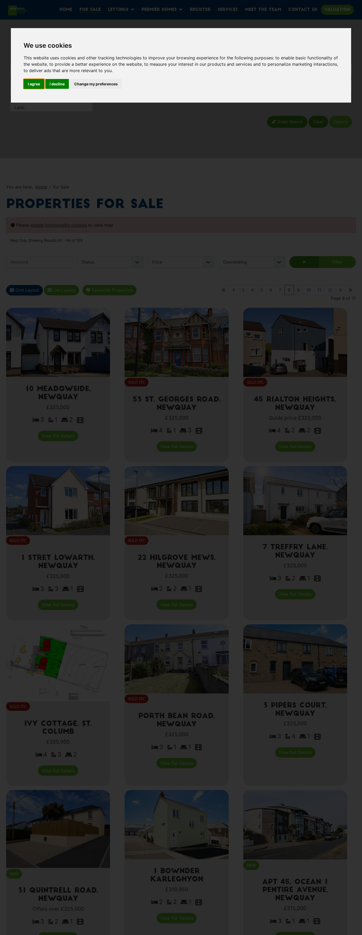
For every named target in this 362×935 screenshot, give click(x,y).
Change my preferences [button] (96, 84)
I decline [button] (57, 84)
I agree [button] (34, 84)
